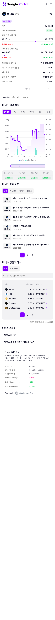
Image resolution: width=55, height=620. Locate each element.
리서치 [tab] (21, 191)
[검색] (46, 4)
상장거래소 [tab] (16, 97)
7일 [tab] (15, 112)
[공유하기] (50, 13)
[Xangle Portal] (15, 4)
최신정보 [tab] (13, 191)
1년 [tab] (40, 112)
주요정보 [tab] (6, 97)
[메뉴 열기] (51, 4)
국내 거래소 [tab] (14, 268)
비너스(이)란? (10, 335)
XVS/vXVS (40, 289)
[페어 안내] (41, 284)
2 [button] (27, 255)
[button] (38, 255)
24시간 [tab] (6, 112)
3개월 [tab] (32, 112)
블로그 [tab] (29, 191)
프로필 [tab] (25, 97)
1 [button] (22, 255)
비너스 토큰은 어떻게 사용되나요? (19, 342)
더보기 (27, 89)
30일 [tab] (23, 112)
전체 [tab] (48, 112)
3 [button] (33, 255)
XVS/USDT (40, 294)
